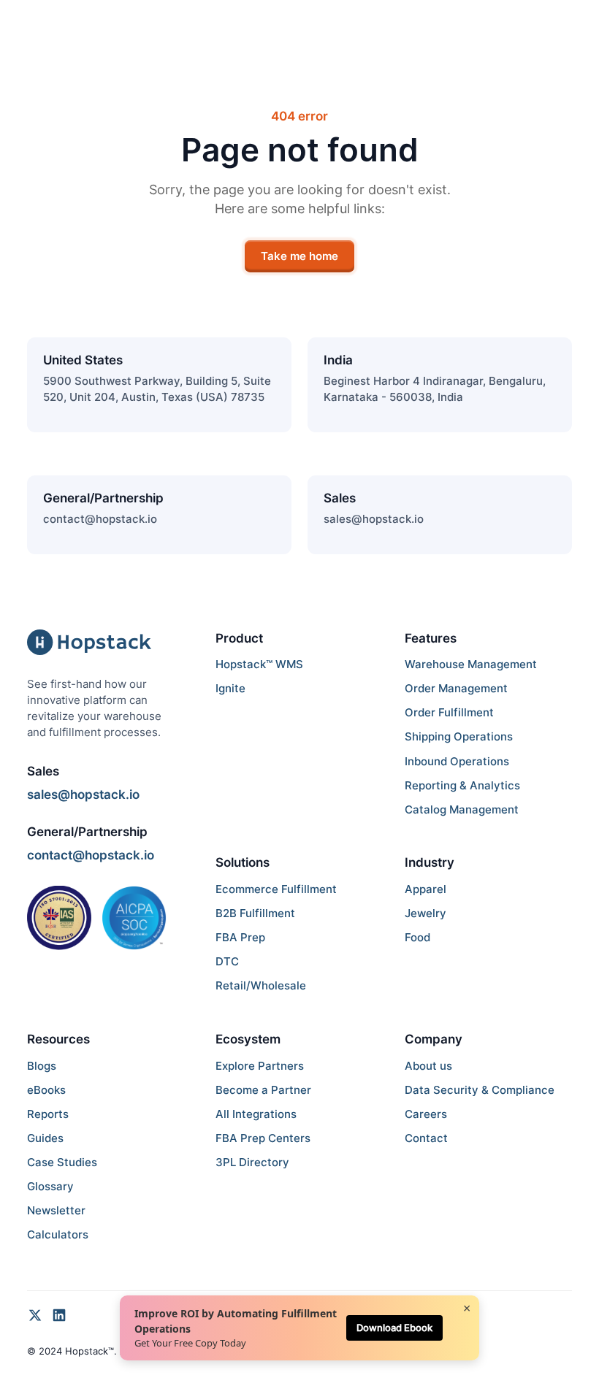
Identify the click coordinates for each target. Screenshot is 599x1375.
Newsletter (56, 1210)
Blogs (41, 1066)
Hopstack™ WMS (259, 664)
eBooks (46, 1090)
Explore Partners (259, 1066)
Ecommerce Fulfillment (276, 889)
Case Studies (62, 1162)
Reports (48, 1114)
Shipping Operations (459, 736)
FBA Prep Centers (262, 1138)
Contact (426, 1138)
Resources (58, 1039)
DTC (227, 961)
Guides (45, 1138)
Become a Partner (263, 1090)
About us (428, 1066)
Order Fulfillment (449, 712)
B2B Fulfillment (255, 913)
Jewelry (425, 913)
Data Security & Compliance (479, 1090)
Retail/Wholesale (260, 985)
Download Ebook (394, 1327)
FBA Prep (240, 937)
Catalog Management (462, 809)
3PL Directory (252, 1162)
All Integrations (256, 1114)
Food (417, 937)
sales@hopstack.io (374, 519)
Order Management (456, 688)
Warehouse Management (471, 664)
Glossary (50, 1186)
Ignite (230, 688)
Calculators (57, 1234)
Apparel (425, 889)
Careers (426, 1114)
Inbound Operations (457, 761)
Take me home (299, 256)
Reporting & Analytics (462, 785)
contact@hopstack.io (100, 519)
